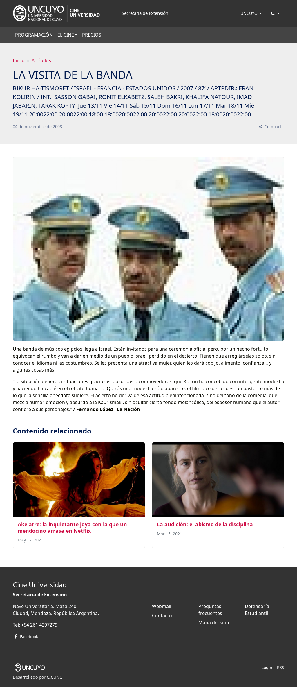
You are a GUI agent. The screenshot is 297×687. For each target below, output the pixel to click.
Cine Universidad (40, 584)
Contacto (162, 615)
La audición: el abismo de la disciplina (205, 524)
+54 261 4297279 (39, 625)
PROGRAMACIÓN (34, 35)
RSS (280, 667)
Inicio (19, 60)
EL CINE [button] (65, 35)
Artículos (41, 60)
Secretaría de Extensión (145, 13)
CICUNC (54, 677)
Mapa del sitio (213, 622)
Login (267, 667)
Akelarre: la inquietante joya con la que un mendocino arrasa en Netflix (72, 527)
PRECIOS (91, 35)
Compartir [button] (273, 126)
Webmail (161, 606)
